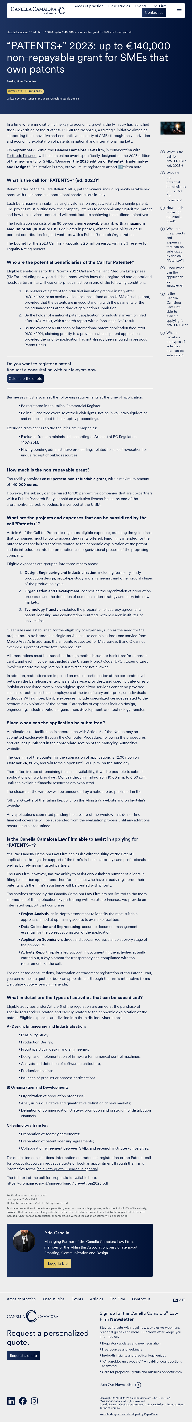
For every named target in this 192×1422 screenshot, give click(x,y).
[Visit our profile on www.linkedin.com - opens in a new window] (11, 1400)
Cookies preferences (131, 1404)
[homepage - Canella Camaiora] (33, 1316)
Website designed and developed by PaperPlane (129, 1414)
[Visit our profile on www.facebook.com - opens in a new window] (22, 1400)
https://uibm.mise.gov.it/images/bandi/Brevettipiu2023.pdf (57, 1183)
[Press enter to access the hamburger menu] (179, 10)
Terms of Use (175, 1404)
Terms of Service (110, 1407)
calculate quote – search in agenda (37, 984)
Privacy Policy (155, 1404)
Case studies (119, 6)
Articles (96, 1299)
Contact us (141, 1299)
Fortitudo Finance (22, 155)
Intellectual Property (25, 91)
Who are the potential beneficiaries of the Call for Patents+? (176, 186)
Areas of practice (89, 6)
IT (183, 1300)
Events (141, 6)
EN (175, 1300)
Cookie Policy (108, 1404)
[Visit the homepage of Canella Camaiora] (38, 10)
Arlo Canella (28, 98)
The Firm (159, 6)
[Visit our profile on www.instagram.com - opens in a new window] (34, 1400)
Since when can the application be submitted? (175, 277)
